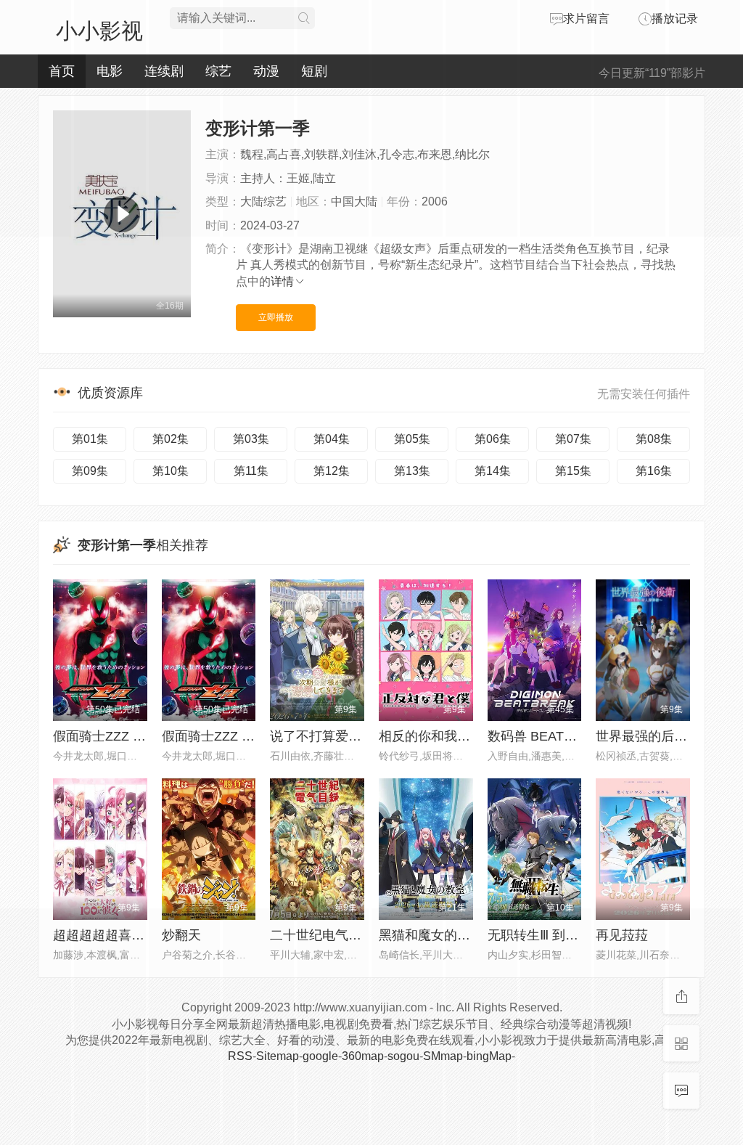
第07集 (573, 439)
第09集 (90, 471)
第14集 (493, 471)
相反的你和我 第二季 (439, 736)
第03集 (251, 439)
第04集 (331, 439)
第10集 (170, 471)
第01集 (90, 439)
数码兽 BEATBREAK (548, 736)
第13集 (412, 471)
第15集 (573, 471)
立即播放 (275, 317)
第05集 (412, 439)
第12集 (331, 471)
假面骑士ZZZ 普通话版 (119, 736)
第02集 (170, 439)
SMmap (443, 1056)
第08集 (654, 439)
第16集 (654, 471)
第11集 (251, 471)
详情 (282, 281)
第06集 (493, 439)
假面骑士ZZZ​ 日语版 (221, 736)
